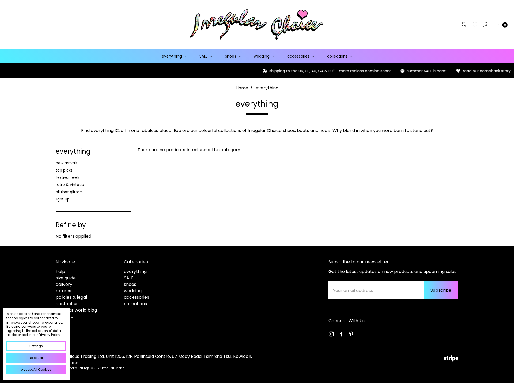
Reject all (36, 357)
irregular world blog (76, 310)
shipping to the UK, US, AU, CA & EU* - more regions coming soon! (308, 71)
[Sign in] (485, 24)
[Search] (463, 24)
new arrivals (67, 163)
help (60, 271)
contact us (67, 304)
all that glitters (69, 192)
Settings (36, 346)
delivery (64, 284)
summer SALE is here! (404, 71)
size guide (66, 278)
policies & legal (71, 297)
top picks (64, 170)
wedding (262, 56)
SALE (204, 56)
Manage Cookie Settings (72, 368)
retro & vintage (70, 184)
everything (172, 56)
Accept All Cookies (36, 369)
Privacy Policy (49, 334)
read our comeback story (465, 71)
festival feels (68, 177)
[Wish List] (474, 24)
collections (338, 56)
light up (63, 199)
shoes (231, 56)
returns (63, 291)
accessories (299, 56)
